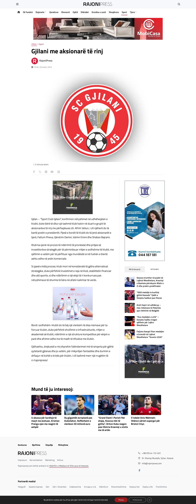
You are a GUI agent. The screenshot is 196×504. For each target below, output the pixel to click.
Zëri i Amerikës (59, 486)
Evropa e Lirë (90, 486)
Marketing (50, 460)
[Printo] (58, 172)
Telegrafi (22, 486)
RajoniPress (45, 60)
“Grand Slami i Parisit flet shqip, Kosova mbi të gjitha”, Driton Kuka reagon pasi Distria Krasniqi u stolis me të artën (113, 424)
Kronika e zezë (99, 12)
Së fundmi (28, 12)
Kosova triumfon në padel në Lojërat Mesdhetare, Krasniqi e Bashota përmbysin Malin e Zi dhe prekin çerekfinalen (150, 282)
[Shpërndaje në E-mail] (52, 172)
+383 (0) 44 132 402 (151, 453)
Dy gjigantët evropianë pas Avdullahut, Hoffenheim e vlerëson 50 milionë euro (78, 421)
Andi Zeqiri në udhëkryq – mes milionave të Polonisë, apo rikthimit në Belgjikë (149, 307)
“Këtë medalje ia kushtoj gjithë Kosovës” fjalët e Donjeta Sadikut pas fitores (149, 295)
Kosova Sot (134, 486)
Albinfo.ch (103, 486)
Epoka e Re (148, 486)
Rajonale (40, 12)
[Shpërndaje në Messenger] (46, 172)
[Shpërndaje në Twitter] (40, 172)
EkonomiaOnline (118, 486)
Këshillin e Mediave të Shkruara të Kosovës (68, 465)
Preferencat (137, 499)
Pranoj (121, 499)
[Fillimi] (18, 12)
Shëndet (85, 12)
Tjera (132, 12)
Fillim (34, 44)
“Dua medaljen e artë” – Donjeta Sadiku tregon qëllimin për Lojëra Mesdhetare (148, 321)
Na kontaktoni (36, 460)
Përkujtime (63, 445)
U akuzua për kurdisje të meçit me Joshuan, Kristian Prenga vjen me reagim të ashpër (45, 422)
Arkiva (60, 460)
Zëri (47, 486)
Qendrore (53, 12)
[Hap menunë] (17, 4)
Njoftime (36, 445)
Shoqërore (114, 12)
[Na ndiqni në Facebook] (139, 470)
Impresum (22, 460)
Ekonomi (65, 12)
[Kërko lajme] (179, 4)
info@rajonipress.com (152, 463)
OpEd (75, 12)
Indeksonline (75, 486)
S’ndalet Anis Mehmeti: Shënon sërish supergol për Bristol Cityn (145, 421)
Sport (124, 12)
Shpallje (49, 445)
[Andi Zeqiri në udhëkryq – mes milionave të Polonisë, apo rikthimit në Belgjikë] (130, 308)
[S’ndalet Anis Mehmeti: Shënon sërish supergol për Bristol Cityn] (146, 405)
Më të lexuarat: (135, 269)
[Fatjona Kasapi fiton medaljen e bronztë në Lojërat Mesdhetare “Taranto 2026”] (130, 334)
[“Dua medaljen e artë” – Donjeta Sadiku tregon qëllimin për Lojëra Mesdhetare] (130, 321)
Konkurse (22, 445)
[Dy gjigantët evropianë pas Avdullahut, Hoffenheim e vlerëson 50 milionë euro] (79, 405)
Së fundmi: (155, 269)
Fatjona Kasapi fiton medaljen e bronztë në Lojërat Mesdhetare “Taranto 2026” (150, 334)
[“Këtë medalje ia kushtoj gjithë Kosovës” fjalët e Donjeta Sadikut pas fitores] (130, 295)
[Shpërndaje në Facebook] (34, 172)
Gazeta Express (36, 486)
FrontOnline (161, 486)
